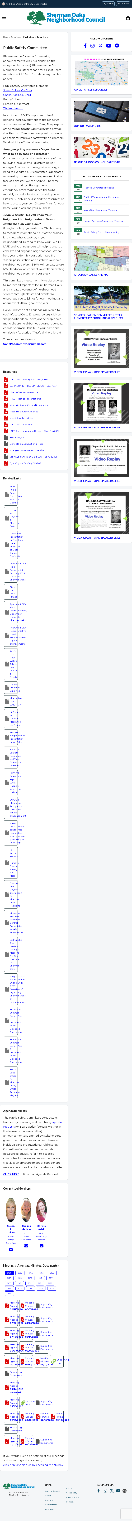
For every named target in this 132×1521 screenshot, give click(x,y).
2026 (9, 1273)
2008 (20, 1288)
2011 (40, 1283)
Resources (49, 1509)
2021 (9, 1278)
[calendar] (128, 18)
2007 (31, 1288)
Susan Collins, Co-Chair (17, 90)
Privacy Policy (72, 1497)
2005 (52, 1288)
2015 (19, 1283)
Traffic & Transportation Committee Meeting (102, 199)
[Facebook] (85, 46)
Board (48, 1495)
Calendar (49, 1500)
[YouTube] (109, 46)
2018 (40, 1278)
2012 (30, 1283)
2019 (30, 1278)
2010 (50, 1283)
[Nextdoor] (117, 46)
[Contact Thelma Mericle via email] (26, 1246)
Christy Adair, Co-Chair (17, 95)
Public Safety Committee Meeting (101, 232)
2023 (41, 1273)
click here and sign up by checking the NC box (33, 1465)
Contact (70, 1502)
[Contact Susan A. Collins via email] (11, 1249)
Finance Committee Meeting (99, 187)
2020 (20, 1278)
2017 (50, 1278)
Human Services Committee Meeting (103, 221)
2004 (9, 1293)
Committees (51, 1504)
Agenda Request (52, 1491)
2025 (20, 1273)
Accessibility (71, 1493)
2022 (52, 1273)
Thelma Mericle (13, 108)
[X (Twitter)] (100, 46)
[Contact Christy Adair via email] (41, 1246)
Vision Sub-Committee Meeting (100, 210)
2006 (41, 1288)
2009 (9, 1288)
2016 (9, 1283)
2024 (31, 1273)
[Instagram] (92, 46)
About (69, 1488)
